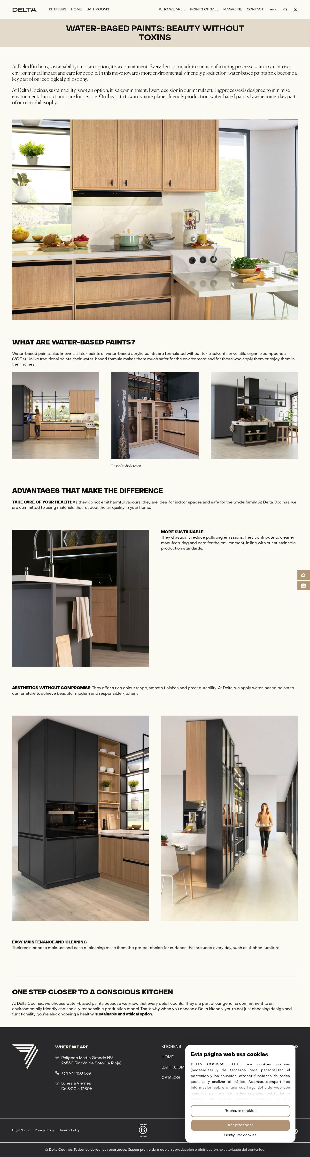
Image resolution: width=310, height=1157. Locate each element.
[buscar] (285, 9)
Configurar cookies (240, 1135)
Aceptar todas (240, 1125)
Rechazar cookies (240, 1111)
